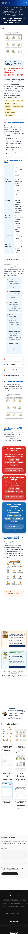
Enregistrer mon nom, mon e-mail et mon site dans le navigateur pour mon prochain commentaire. (12, 869)
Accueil (4, 26)
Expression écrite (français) (14, 12)
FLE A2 (6, 14)
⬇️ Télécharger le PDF (14, 470)
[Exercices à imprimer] (5, 3)
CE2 (20, 11)
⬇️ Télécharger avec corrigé (14, 496)
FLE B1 (10, 14)
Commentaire (4, 848)
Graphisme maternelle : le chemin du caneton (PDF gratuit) (14, 904)
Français (15, 14)
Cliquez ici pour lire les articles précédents (14, 913)
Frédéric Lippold (17, 9)
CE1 (17, 11)
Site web (20, 861)
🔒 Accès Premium (14, 526)
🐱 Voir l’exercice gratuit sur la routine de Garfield (14, 592)
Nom (2, 861)
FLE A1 (24, 12)
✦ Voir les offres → (14, 530)
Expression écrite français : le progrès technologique (14, 899)
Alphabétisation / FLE (9, 11)
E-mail (11, 861)
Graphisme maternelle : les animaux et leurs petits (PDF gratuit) (14, 903)
